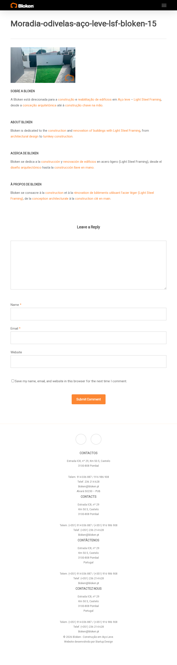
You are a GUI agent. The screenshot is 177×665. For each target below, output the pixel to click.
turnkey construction (58, 136)
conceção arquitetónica (39, 105)
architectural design (25, 136)
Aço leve (124, 99)
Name (16, 305)
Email (16, 328)
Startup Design (104, 641)
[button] (164, 5)
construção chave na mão (84, 105)
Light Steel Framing (147, 99)
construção (66, 99)
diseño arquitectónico (26, 167)
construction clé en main (92, 199)
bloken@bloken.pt (88, 486)
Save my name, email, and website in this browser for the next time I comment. (71, 381)
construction (57, 131)
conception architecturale (50, 199)
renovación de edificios (79, 162)
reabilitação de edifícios (95, 99)
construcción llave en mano (74, 167)
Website (16, 352)
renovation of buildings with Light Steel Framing (106, 131)
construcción (50, 162)
